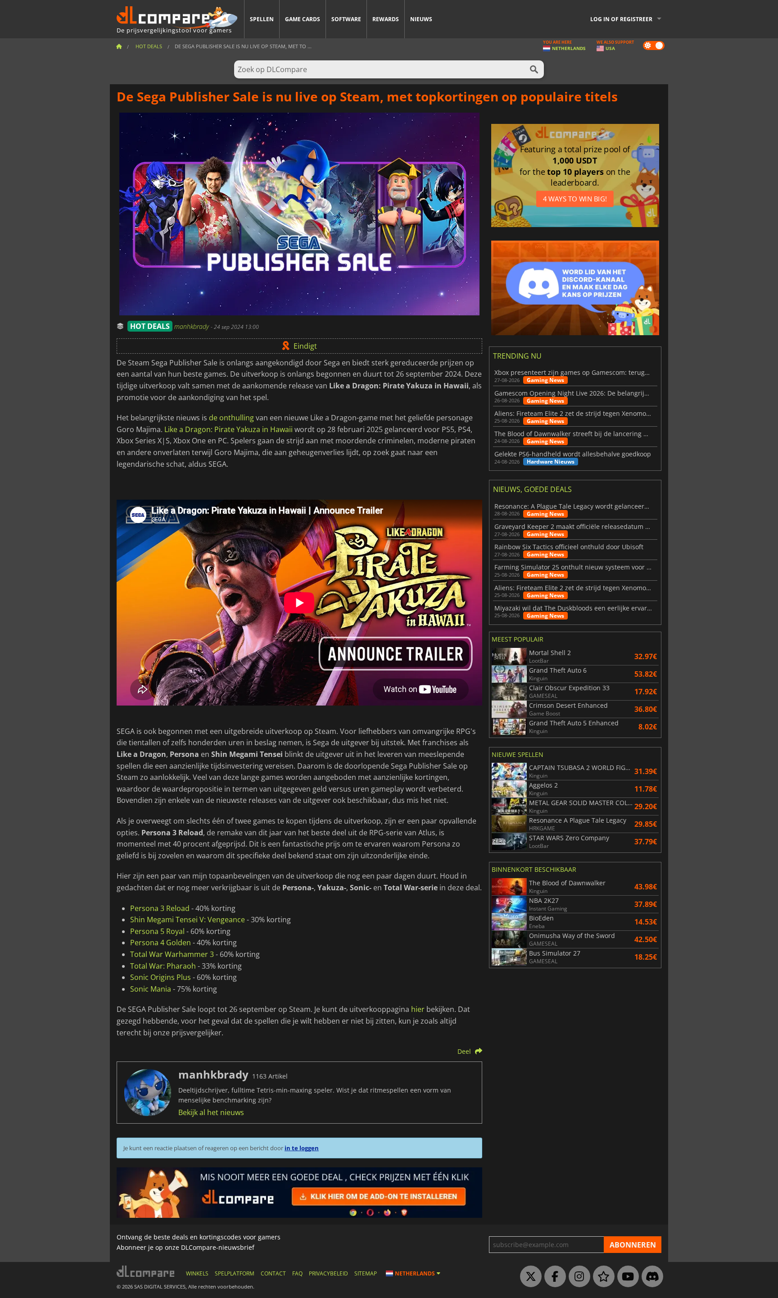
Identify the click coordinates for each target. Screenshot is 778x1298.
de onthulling (231, 418)
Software (346, 19)
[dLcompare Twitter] (528, 1277)
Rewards (385, 19)
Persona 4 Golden (160, 942)
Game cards (302, 19)
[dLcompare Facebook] (553, 1277)
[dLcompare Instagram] (577, 1277)
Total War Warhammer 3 (172, 954)
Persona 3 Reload (160, 908)
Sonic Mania (150, 989)
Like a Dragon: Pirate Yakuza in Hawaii (228, 429)
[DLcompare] (146, 1271)
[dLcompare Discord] (650, 1277)
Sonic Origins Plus (160, 977)
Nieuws (421, 19)
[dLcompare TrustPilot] (601, 1277)
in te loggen (302, 1148)
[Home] (119, 46)
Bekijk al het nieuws (211, 1112)
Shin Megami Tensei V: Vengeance (187, 920)
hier (418, 1009)
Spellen (262, 19)
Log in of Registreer (621, 19)
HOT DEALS (150, 326)
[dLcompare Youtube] (626, 1277)
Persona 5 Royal (157, 931)
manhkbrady (192, 326)
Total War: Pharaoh (163, 966)
